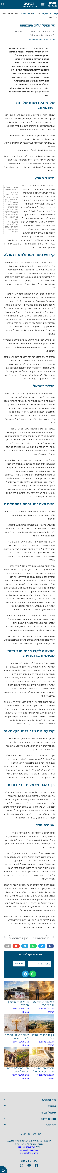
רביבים (29, 3)
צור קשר (51, 1125)
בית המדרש (49, 1100)
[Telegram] (25, 974)
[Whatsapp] (32, 974)
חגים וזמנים (35, 39)
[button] (42, 4)
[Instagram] (21, 1165)
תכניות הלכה (48, 1119)
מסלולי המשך (48, 1112)
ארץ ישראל (25, 13)
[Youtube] (29, 1165)
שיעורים (44, 13)
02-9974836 (25, 1150)
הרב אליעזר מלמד (29, 6)
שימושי (51, 1106)
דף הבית (54, 13)
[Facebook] (36, 1165)
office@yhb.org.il (26, 1146)
